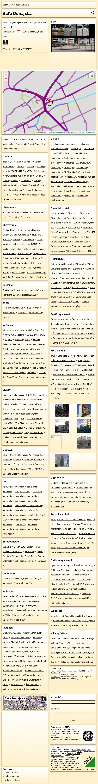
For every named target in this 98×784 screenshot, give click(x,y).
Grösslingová (59, 502)
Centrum (17, 460)
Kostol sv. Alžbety (31, 579)
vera (7, 176)
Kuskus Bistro (24, 254)
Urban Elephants (10, 217)
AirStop (14, 181)
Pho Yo (6, 272)
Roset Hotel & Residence (31, 212)
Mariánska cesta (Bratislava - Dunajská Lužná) (72, 543)
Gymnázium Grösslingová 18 (16, 610)
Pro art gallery (26, 176)
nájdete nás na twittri (12, 772)
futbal (5, 317)
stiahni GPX (55, 677)
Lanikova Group (16, 428)
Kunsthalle (55, 186)
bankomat (62, 237)
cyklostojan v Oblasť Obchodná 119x (67, 638)
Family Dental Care (33, 556)
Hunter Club (17, 308)
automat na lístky (10, 474)
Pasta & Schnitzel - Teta (13, 230)
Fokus (18, 162)
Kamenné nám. (79, 153)
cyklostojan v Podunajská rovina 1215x (75, 662)
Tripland (8, 340)
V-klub (31, 358)
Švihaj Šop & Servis (67, 191)
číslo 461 (39, 455)
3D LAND (31, 335)
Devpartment (38, 409)
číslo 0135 (9, 400)
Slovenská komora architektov (16, 409)
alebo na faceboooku (12, 776)
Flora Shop (8, 190)
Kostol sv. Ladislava (12, 579)
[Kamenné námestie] (84, 417)
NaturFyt (41, 166)
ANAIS (6, 171)
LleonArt (20, 166)
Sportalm (16, 199)
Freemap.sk (66, 132)
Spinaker (28, 162)
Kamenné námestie (59, 149)
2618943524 (55, 673)
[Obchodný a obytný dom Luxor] (84, 433)
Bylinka (6, 556)
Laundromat (87, 283)
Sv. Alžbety (30, 552)
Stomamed (17, 556)
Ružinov (34, 139)
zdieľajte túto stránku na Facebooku (64, 731)
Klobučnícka (66, 483)
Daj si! (44, 258)
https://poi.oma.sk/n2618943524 (85, 132)
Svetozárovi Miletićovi (12, 670)
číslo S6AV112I (34, 418)
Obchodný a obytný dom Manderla (26, 642)
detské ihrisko (9, 312)
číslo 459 (28, 464)
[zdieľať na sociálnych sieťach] (92, 12)
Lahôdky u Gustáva (35, 277)
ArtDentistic (26, 547)
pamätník (7, 583)
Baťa (5, 162)
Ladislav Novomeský (12, 680)
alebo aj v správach (12, 780)
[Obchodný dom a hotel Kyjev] (62, 467)
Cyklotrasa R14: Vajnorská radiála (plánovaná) (72, 565)
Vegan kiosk (28, 239)
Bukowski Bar (17, 277)
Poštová (91, 333)
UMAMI (16, 239)
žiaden (14, 176)
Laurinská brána (34, 290)
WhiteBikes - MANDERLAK (76, 163)
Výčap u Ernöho (82, 306)
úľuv (23, 358)
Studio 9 (39, 176)
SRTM (61, 767)
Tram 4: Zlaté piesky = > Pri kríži (65, 356)
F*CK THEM (8, 166)
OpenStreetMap (53, 132)
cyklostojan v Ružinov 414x (68, 652)
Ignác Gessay (17, 685)
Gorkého (71, 502)
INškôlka (20, 620)
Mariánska (71, 329)
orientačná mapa (10, 295)
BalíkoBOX (66, 242)
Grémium (25, 217)
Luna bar (32, 373)
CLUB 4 (15, 358)
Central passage (83, 488)
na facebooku (69, 729)
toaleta (81, 278)
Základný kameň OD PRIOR (28, 633)
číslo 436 (17, 464)
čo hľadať (55, 709)
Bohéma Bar (29, 249)
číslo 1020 (7, 487)
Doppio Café (64, 297)
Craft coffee (16, 249)
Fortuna (41, 335)
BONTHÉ (35, 244)
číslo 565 (17, 455)
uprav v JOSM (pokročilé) (82, 671)
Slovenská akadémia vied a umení (25, 675)
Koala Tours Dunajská (74, 158)
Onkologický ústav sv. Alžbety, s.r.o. (30, 561)
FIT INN (6, 308)
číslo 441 (39, 464)
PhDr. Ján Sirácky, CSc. (15, 666)
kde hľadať (56, 697)
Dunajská (20, 469)
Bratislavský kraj (10, 139)
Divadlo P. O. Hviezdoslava (24, 344)
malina (6, 185)
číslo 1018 (37, 491)
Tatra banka (26, 414)
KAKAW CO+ (65, 302)
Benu (16, 547)
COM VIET (28, 268)
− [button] (6, 78)
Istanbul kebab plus (20, 244)
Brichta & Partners (34, 428)
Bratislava (24, 139)
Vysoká (66, 338)
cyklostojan (81, 144)
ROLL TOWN (18, 272)
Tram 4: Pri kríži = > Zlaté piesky (78, 370)
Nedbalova (68, 488)
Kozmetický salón (36, 185)
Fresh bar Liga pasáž (81, 246)
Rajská (23, 474)
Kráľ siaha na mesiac (20, 637)
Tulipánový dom (31, 689)
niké (30, 330)
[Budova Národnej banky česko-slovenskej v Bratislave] (84, 448)
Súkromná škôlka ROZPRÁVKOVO (19, 606)
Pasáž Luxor (56, 492)
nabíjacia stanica (22, 491)
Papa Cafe (31, 230)
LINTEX (30, 166)
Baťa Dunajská (22, 5)
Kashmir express (29, 195)
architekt (6, 689)
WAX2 (7, 335)
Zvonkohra (19, 290)
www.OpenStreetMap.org (81, 750)
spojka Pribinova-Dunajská (63, 579)
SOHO (76, 302)
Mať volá (33, 666)
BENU (40, 552)
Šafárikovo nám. (58, 200)
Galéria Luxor (39, 171)
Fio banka (12, 395)
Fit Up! (29, 308)
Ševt (24, 185)
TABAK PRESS (35, 469)
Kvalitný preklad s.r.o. (12, 433)
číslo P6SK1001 (27, 395)
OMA (11, 5)
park (31, 377)
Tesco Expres (74, 227)
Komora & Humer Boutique (27, 190)
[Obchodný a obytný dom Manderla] (62, 433)
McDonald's (56, 288)
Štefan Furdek (32, 685)
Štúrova (63, 497)
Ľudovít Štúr (19, 661)
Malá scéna (77, 338)
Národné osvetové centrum (26, 363)
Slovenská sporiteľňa (29, 404)
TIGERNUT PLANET (21, 171)
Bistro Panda (21, 263)
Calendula (7, 561)
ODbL (79, 752)
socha (5, 637)
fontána (35, 680)
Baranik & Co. (36, 433)
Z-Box (67, 288)
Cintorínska (80, 483)
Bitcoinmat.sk (26, 423)
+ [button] (6, 74)
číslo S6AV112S (10, 423)
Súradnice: (7, 49)
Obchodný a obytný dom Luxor (76, 625)
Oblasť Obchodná (11, 149)
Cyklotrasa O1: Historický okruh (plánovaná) (71, 570)
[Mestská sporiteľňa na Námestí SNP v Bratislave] (62, 417)
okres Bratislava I (18, 144)
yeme (37, 162)
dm (54, 237)
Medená (54, 483)
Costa (5, 249)
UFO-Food (34, 263)
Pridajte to (54, 769)
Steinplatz (24, 235)
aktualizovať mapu (65, 671)
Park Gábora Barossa (16, 377)
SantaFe (9, 263)
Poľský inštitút (38, 368)
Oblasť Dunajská (35, 144)
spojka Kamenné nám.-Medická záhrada (69, 575)
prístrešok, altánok (28, 295)
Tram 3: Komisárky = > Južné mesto (69, 375)
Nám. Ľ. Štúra (69, 343)
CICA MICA (78, 292)
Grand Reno (18, 335)
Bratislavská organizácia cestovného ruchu (22, 437)
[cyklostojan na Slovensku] (6, 42)
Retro (35, 258)
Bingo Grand (40, 330)
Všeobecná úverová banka (15, 442)
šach (37, 308)
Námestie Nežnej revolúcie (82, 497)
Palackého (83, 492)
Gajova (54, 497)
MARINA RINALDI (11, 195)
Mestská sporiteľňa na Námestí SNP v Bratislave (73, 616)
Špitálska (82, 502)
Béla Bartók (41, 661)
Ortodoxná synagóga (23, 583)
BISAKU (15, 185)
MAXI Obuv (26, 181)
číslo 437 (28, 455)
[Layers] (91, 76)
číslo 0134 (21, 400)
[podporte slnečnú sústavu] (73, 51)
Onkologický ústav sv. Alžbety (28, 506)
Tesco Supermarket (11, 268)
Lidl (11, 162)
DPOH (6, 358)
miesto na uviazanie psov (14, 330)
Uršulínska (55, 488)
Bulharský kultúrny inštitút (28, 354)
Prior (67, 153)
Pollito (38, 268)
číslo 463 (7, 455)
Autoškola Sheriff (39, 610)
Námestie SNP (11, 32)
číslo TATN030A (71, 223)
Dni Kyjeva (8, 633)
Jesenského (8, 469)
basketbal (22, 312)
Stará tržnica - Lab (80, 172)
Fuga (27, 340)
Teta (86, 242)
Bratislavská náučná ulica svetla (76, 538)
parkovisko (19, 487)
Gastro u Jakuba (79, 288)
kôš (4, 395)
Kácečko (19, 340)
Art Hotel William (10, 212)
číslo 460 (7, 460)
